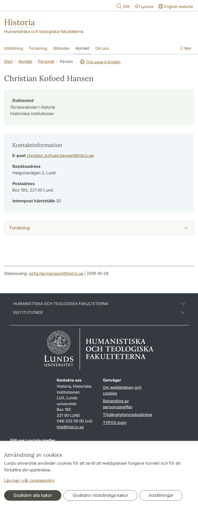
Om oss (102, 48)
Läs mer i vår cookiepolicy (29, 480)
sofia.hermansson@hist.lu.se (56, 273)
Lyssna (147, 6)
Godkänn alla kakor (32, 495)
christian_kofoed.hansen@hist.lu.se (60, 155)
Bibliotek (61, 48)
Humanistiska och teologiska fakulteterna (43, 31)
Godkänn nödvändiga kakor (100, 495)
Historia (19, 22)
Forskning (38, 48)
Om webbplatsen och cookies (122, 390)
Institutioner (28, 312)
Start (8, 61)
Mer (187, 48)
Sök (126, 6)
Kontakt (82, 48)
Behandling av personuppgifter (118, 404)
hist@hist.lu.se (70, 427)
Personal (46, 61)
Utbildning (13, 48)
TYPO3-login (115, 422)
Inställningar (161, 495)
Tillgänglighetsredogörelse (127, 414)
